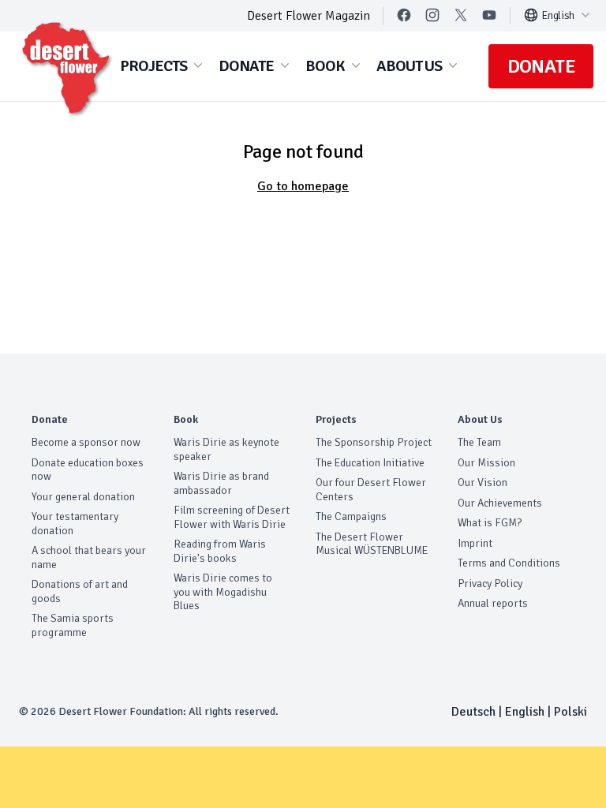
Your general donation (83, 496)
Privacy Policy (490, 583)
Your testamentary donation (75, 523)
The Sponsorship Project (374, 442)
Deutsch (473, 712)
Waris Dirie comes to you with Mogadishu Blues (223, 591)
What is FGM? (490, 522)
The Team (479, 442)
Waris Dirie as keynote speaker (226, 449)
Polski (570, 712)
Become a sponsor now (86, 442)
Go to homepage (303, 186)
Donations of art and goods (80, 591)
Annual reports (493, 603)
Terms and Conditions (509, 563)
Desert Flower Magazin (308, 16)
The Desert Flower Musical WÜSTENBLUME (372, 544)
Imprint (475, 543)
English (558, 15)
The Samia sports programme (73, 625)
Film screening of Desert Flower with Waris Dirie (232, 517)
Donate (540, 66)
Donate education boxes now (88, 470)
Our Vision (482, 482)
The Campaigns (351, 516)
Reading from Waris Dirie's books (220, 551)
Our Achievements (500, 503)
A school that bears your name (89, 557)
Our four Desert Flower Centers (371, 489)
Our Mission (486, 462)
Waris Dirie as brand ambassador (221, 483)
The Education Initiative (370, 462)
